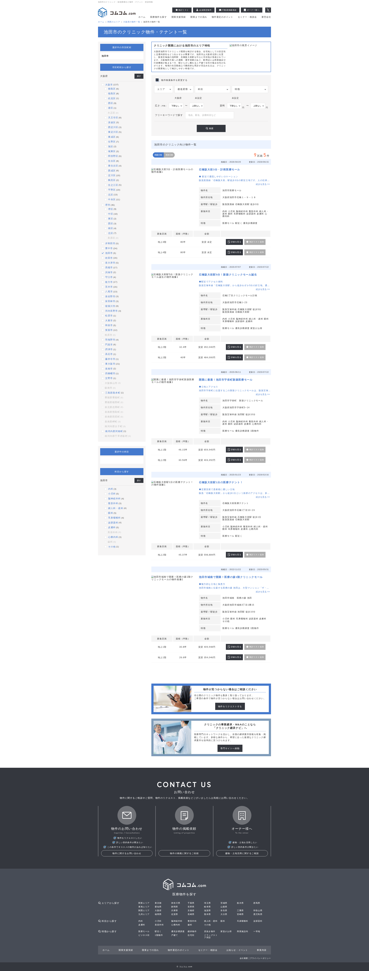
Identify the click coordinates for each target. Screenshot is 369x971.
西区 (110, 103)
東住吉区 (113, 165)
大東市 (109, 320)
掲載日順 (158, 155)
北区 (110, 194)
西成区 (112, 170)
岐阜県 (207, 907)
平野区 (112, 190)
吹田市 (109, 258)
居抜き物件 (209, 931)
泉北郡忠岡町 (114, 407)
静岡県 (174, 907)
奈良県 (224, 910)
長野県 (191, 907)
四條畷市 (110, 373)
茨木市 (109, 287)
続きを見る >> (263, 184)
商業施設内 (242, 931)
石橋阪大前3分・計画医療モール (219, 169)
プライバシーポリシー (260, 958)
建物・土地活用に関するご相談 (242, 853)
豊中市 (109, 248)
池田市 (109, 253)
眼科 (110, 513)
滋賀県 (207, 910)
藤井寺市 (110, 359)
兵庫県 (174, 910)
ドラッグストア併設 (211, 936)
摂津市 (109, 349)
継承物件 (192, 931)
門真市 (109, 344)
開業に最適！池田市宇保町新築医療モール (226, 379)
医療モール (144, 931)
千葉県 (191, 903)
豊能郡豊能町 (114, 397)
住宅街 (191, 935)
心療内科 (113, 537)
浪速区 (112, 122)
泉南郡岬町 (113, 421)
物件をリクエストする (230, 706)
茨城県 (224, 903)
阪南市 (110, 388)
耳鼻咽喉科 (114, 517)
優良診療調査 (178, 931)
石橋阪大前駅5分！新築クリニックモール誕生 (228, 274)
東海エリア (144, 907)
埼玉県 (207, 903)
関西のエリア (114, 22)
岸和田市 (110, 243)
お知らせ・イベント (237, 950)
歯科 (112, 542)
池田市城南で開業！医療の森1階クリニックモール (231, 577)
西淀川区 (113, 127)
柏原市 (110, 335)
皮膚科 (112, 527)
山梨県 (224, 907)
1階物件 (159, 935)
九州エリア (144, 914)
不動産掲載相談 (229, 10)
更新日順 (169, 155)
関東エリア (144, 903)
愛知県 (158, 907)
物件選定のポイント (222, 17)
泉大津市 (110, 262)
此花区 (112, 98)
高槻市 (109, 267)
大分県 (224, 914)
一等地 (256, 931)
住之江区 (113, 185)
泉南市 (109, 368)
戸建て (174, 935)
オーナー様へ (253, 10)
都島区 (112, 88)
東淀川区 (113, 132)
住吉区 (112, 161)
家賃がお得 (226, 931)
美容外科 (114, 532)
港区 (110, 108)
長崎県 (191, 914)
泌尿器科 (113, 522)
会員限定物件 (205, 10)
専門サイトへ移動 (230, 748)
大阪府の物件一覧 (131, 22)
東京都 (158, 903)
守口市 (109, 277)
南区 (110, 228)
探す (139, 76)
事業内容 (261, 950)
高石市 (109, 354)
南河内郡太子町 (115, 426)
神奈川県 (175, 903)
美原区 (113, 238)
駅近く (158, 931)
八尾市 (109, 291)
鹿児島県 (257, 914)
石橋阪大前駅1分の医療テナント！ (221, 482)
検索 (211, 128)
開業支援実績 (179, 17)
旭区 (110, 146)
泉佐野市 (110, 296)
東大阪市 (110, 364)
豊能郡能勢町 (114, 402)
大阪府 (158, 910)
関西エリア (144, 910)
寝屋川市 (110, 306)
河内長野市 (111, 311)
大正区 (113, 113)
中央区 (112, 199)
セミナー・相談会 (247, 17)
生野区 (112, 141)
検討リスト (183, 10)
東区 (110, 218)
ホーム (142, 17)
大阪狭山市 (113, 383)
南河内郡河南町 (114, 431)
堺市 (107, 205)
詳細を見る (236, 242)
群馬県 (256, 903)
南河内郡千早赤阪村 (118, 436)
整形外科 (113, 503)
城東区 (112, 151)
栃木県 (240, 903)
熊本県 (207, 914)
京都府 (191, 910)
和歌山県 (257, 910)
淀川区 (112, 175)
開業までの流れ (198, 17)
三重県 (240, 910)
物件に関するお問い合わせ (126, 853)
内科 (110, 489)
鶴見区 (112, 180)
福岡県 (158, 914)
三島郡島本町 (113, 393)
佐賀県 (174, 914)
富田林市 (110, 301)
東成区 (112, 137)
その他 (112, 546)
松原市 (109, 315)
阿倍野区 (113, 156)
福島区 (112, 93)
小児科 (112, 493)
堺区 (110, 209)
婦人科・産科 (115, 508)
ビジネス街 (144, 935)
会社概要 (244, 958)
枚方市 (109, 282)
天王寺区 (113, 117)
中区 (110, 214)
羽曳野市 (110, 339)
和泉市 (109, 325)
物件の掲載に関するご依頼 (184, 853)
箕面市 (109, 330)
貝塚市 (109, 272)
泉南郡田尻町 (114, 416)
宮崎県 (240, 914)
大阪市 (109, 84)
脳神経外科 (114, 498)
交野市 (109, 378)
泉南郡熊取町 (114, 412)
